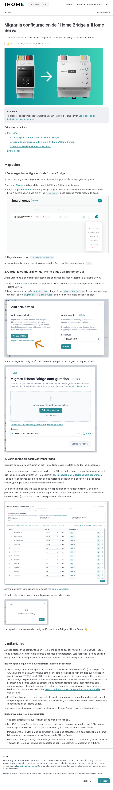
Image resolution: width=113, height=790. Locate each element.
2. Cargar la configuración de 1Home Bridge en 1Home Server (42, 142)
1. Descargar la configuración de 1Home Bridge (34, 137)
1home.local (21, 283)
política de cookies (27, 766)
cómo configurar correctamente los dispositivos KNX (72, 689)
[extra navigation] (107, 4)
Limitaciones (13, 150)
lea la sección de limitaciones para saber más (76, 475)
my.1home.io (19, 185)
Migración (12, 133)
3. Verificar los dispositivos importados (30, 146)
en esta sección (60, 589)
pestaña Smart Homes (28, 189)
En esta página (102, 12)
